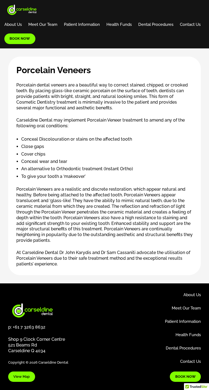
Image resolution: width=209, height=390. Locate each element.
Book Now (20, 38)
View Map (21, 376)
